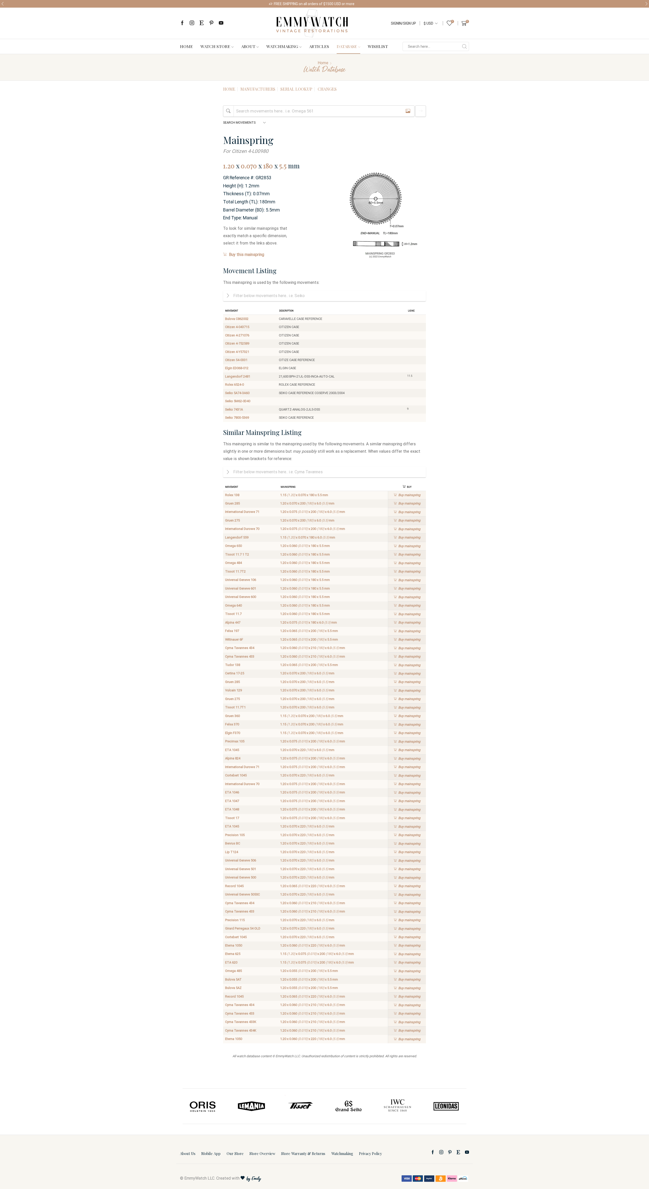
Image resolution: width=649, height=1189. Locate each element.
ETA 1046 (232, 792)
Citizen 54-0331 (236, 360)
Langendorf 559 (236, 537)
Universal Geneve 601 (240, 588)
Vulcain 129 (233, 690)
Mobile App (211, 1153)
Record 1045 (234, 886)
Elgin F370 (232, 733)
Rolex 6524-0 (234, 384)
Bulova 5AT (233, 979)
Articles (319, 46)
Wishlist (378, 46)
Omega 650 (233, 546)
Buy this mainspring (246, 254)
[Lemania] (251, 1106)
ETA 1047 (232, 801)
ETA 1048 (232, 809)
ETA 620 (231, 962)
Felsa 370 (232, 724)
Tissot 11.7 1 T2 (237, 554)
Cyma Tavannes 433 (239, 656)
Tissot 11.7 (233, 614)
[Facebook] (182, 23)
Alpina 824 (232, 758)
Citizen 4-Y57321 (237, 352)
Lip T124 (231, 852)
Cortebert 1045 (236, 775)
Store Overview (262, 1153)
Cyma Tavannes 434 (239, 648)
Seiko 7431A (234, 409)
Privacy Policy (370, 1153)
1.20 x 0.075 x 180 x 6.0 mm (308, 622)
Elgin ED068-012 (236, 368)
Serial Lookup (296, 89)
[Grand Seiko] (348, 1106)
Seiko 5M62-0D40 (237, 401)
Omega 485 (233, 971)
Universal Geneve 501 (240, 869)
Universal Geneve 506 (240, 860)
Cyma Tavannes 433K (240, 1022)
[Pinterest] (211, 23)
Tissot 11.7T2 (235, 571)
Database (347, 46)
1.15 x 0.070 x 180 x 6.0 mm (307, 537)
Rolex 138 (232, 495)
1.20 (229, 165)
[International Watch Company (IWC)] (397, 1106)
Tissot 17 (232, 818)
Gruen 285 (232, 503)
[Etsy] (201, 23)
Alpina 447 (232, 622)
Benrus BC (232, 843)
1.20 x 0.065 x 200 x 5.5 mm (309, 631)
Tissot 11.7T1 (235, 707)
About (248, 46)
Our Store (235, 1153)
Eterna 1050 (233, 945)
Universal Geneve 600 (240, 597)
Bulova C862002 (236, 319)
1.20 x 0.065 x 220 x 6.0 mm (312, 886)
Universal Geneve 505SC (242, 894)
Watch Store (215, 46)
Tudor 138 (232, 665)
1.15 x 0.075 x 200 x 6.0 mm (317, 954)
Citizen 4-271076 (237, 335)
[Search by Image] (408, 111)
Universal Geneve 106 (240, 580)
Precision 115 (235, 920)
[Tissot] (300, 1106)
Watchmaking (282, 46)
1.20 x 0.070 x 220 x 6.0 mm (307, 750)
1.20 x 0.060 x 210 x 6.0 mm (312, 648)
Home (186, 46)
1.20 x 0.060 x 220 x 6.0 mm (312, 945)
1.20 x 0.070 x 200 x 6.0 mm (307, 503)
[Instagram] (192, 23)
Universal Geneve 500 (240, 877)
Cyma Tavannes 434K (240, 1030)
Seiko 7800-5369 (237, 417)
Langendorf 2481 (237, 376)
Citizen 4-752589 (237, 343)
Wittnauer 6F (234, 639)
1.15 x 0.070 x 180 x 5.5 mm (304, 495)
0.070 (249, 165)
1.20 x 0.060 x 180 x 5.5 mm (305, 546)
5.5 (282, 165)
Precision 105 (235, 835)
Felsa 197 (232, 631)
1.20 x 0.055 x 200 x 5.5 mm (309, 971)
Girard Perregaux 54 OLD (242, 928)
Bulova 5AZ (233, 988)
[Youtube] (221, 23)
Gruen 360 (232, 716)
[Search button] (464, 46)
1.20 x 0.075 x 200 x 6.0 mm (312, 512)
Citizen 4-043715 (237, 327)
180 (268, 165)
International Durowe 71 (242, 512)
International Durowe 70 (242, 529)
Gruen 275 (232, 520)
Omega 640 (233, 605)
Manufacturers (257, 89)
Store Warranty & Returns (303, 1153)
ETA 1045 (232, 750)
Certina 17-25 (234, 673)
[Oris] (203, 1106)
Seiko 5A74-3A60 (237, 393)
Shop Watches (368, 4)
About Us (187, 1153)
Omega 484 (233, 563)
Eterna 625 (232, 954)
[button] (2, 4)
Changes (327, 89)
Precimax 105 (234, 741)
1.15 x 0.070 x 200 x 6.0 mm (311, 716)
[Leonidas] (445, 1106)
